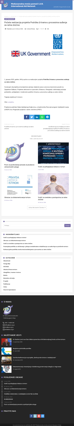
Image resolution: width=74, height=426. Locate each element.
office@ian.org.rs (10, 325)
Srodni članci (36, 136)
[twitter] (31, 117)
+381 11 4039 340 (9, 323)
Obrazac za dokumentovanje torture (17, 197)
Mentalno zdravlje (9, 278)
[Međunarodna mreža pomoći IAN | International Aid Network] (36, 2)
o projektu (11, 102)
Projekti (5, 281)
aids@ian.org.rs (9, 329)
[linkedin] (37, 117)
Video (5, 287)
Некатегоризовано (9, 290)
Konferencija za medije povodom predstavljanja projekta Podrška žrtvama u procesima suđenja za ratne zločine (56, 127)
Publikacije (6, 284)
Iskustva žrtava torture (10, 269)
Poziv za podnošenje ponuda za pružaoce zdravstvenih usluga (19, 166)
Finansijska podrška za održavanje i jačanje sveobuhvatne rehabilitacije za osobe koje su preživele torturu (35, 246)
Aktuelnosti (14, 16)
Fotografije (6, 264)
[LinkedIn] (35, 416)
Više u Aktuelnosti (36, 138)
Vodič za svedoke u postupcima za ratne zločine (52, 198)
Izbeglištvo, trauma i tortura (12, 272)
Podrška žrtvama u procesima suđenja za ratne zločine (19, 126)
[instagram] (42, 416)
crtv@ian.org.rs (9, 327)
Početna (6, 16)
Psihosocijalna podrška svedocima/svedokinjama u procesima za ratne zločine (27, 249)
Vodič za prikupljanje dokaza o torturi (51, 167)
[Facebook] (31, 416)
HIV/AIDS (6, 266)
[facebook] (26, 117)
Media (5, 275)
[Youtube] (39, 416)
